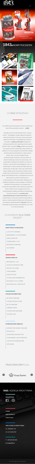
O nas (8, 411)
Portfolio (9, 417)
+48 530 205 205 (12, 440)
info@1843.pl (11, 443)
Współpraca (10, 414)
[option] (17, 23)
